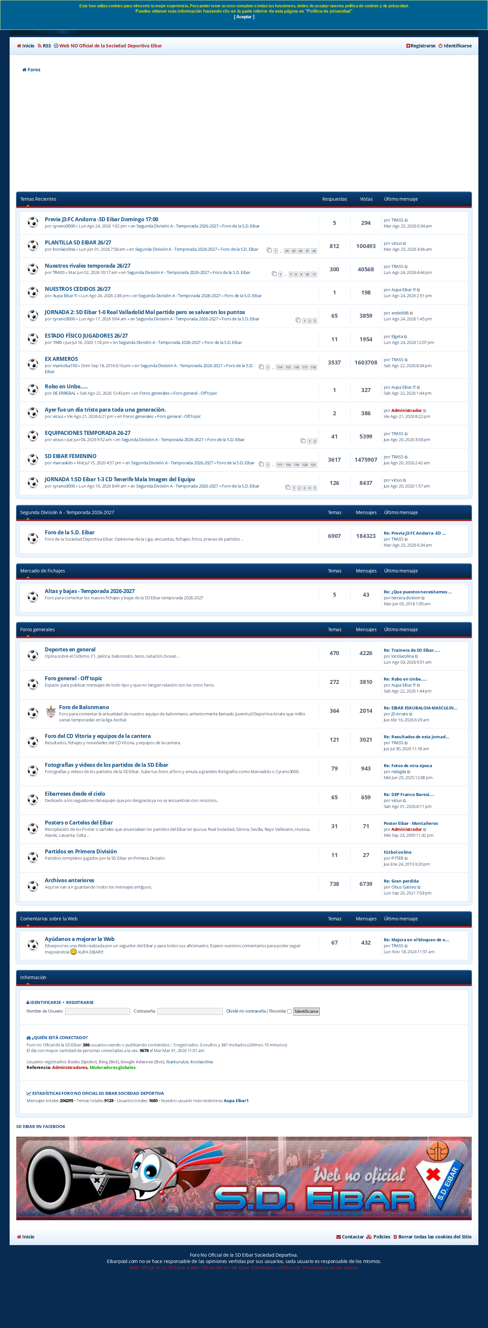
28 (314, 251)
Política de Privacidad (302, 1267)
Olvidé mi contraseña (246, 1011)
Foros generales (154, 393)
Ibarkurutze (177, 1062)
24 (286, 251)
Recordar (278, 1011)
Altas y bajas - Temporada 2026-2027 (89, 591)
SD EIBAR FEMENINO (70, 456)
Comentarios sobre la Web (48, 918)
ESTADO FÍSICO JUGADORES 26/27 (86, 335)
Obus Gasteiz (404, 887)
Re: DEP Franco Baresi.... (409, 794)
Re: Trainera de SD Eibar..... (412, 650)
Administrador (406, 410)
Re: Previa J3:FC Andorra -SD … (415, 533)
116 (296, 367)
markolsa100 (65, 365)
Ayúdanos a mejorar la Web (79, 939)
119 (296, 465)
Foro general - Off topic (195, 393)
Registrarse (80, 1002)
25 (293, 251)
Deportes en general (70, 649)
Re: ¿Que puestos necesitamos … (418, 592)
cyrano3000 (64, 226)
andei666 (400, 313)
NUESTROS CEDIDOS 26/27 (77, 289)
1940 (57, 342)
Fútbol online (398, 852)
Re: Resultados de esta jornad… (416, 737)
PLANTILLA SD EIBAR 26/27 (78, 242)
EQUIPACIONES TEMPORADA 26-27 (87, 432)
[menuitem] (25, 45)
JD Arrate (399, 714)
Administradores (69, 1067)
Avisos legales (344, 1267)
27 (307, 251)
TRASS (397, 220)
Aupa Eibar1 (236, 1100)
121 (313, 465)
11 (314, 274)
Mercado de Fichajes (42, 570)
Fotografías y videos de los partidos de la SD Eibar (106, 764)
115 (288, 367)
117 (304, 367)
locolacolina (64, 249)
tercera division (406, 598)
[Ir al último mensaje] (406, 220)
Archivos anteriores (69, 880)
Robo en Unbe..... (66, 386)
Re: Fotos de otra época (408, 765)
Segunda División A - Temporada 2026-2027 (177, 226)
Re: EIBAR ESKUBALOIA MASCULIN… (420, 708)
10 (307, 274)
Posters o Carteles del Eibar (79, 822)
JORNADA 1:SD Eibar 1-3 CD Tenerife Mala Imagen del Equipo (120, 479)
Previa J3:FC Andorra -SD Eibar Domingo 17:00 (101, 219)
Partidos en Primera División (81, 851)
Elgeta (397, 336)
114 (279, 367)
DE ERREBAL (64, 393)
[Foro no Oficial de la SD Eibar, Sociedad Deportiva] (243, 1178)
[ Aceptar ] (244, 16)
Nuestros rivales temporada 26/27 (87, 265)
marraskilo (63, 463)
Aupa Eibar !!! (65, 296)
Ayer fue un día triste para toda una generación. (105, 409)
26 (300, 251)
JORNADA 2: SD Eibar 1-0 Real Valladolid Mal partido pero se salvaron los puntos (145, 312)
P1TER (397, 858)
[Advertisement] (244, 133)
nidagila (398, 771)
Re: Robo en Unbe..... (405, 679)
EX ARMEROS (61, 359)
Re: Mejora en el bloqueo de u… (416, 940)
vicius (396, 243)
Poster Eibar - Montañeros (411, 823)
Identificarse (45, 1002)
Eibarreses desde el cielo (75, 793)
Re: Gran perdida (401, 881)
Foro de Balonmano (84, 707)
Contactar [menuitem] (353, 1236)
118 (313, 367)
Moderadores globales (112, 1067)
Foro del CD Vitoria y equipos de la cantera (98, 736)
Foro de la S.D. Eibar (241, 226)
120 (304, 465)
